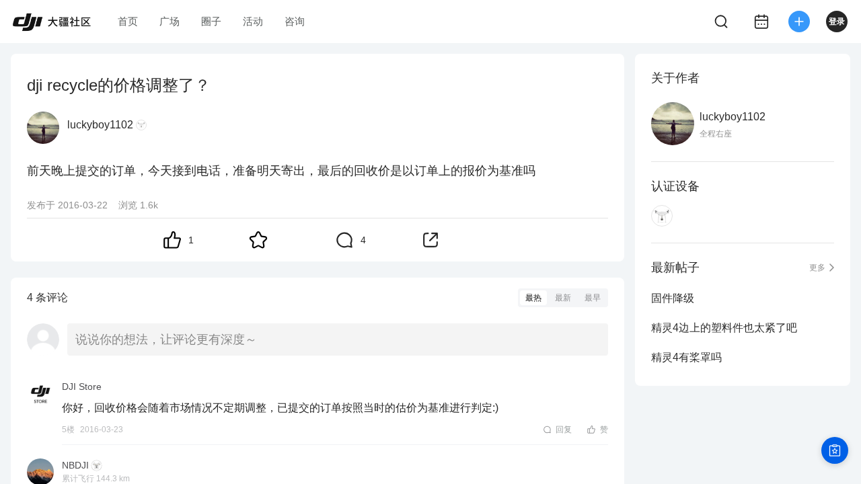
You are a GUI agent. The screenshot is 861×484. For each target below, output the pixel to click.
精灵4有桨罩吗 (686, 357)
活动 (253, 21)
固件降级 (672, 298)
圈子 (211, 21)
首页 (128, 21)
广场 (169, 21)
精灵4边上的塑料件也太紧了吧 (724, 327)
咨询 (295, 21)
